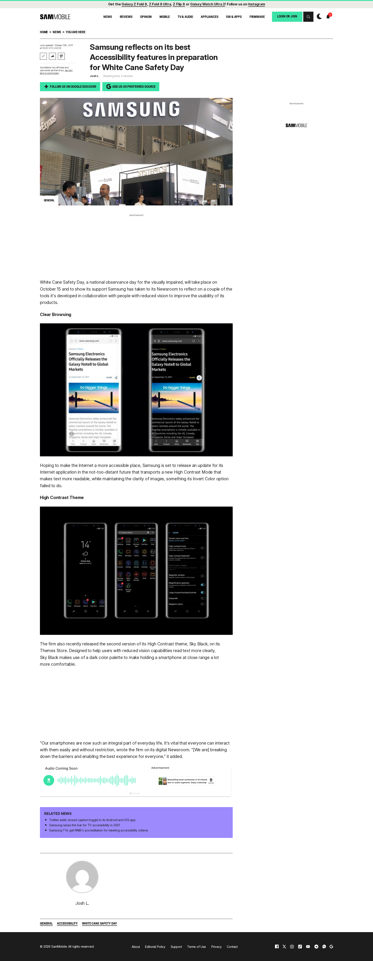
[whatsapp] (324, 946)
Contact (232, 946)
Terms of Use (196, 946)
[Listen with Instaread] (61, 56)
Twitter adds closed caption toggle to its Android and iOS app (92, 820)
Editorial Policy (155, 946)
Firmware (257, 17)
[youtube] (308, 946)
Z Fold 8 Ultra (160, 4)
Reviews (126, 17)
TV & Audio (185, 17)
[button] (308, 17)
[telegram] (316, 946)
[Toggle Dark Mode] (318, 16)
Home (44, 32)
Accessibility (67, 923)
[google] (331, 946)
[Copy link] (43, 56)
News (107, 17)
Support (176, 946)
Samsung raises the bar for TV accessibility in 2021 (84, 825)
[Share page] (52, 56)
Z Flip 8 (179, 4)
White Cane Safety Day (99, 923)
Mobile (165, 17)
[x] (284, 946)
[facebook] (277, 946)
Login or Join (287, 16)
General (46, 923)
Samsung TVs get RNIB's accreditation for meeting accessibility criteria (98, 830)
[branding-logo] (55, 17)
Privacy (216, 946)
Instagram (256, 4)
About (136, 946)
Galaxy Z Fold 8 (134, 4)
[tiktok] (300, 946)
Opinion (146, 17)
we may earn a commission (56, 71)
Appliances (209, 17)
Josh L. (94, 76)
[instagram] (292, 946)
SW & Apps (234, 17)
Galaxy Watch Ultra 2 (207, 4)
